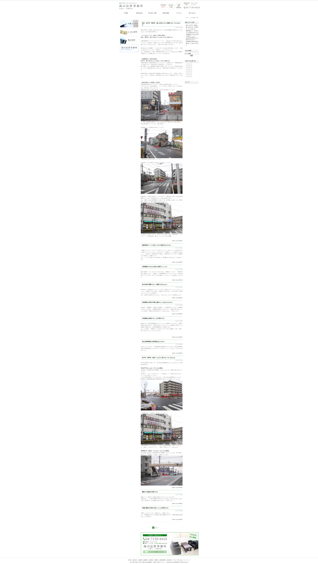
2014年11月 (189, 76)
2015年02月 (189, 71)
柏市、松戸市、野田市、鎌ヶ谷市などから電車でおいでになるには (192, 27)
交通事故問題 (162, 560)
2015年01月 (189, 73)
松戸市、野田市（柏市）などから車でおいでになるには (158, 357)
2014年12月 (189, 75)
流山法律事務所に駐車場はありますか (153, 341)
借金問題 (151, 560)
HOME (126, 13)
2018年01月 (189, 65)
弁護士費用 (165, 13)
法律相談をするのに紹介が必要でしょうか (154, 266)
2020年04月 (189, 64)
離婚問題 (146, 560)
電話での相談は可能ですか (150, 492)
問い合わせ (192, 13)
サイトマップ (187, 560)
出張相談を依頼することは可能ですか (153, 318)
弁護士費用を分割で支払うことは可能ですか (155, 508)
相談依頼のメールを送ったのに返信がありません (156, 245)
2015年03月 (189, 69)
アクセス (179, 13)
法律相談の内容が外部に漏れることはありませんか (157, 302)
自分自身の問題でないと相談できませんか (154, 284)
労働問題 (156, 560)
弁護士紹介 (139, 13)
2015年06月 (189, 67)
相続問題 (140, 560)
